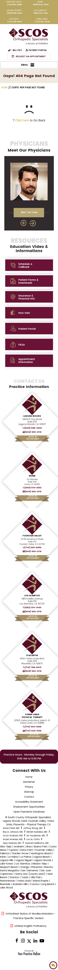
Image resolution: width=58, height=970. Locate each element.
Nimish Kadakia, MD (37, 831)
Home (4, 87)
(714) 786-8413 (14, 21)
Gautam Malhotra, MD (37, 843)
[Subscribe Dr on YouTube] (41, 941)
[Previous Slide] (24, 223)
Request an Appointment (31, 56)
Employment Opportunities (29, 806)
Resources (29, 245)
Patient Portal (38, 50)
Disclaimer (29, 781)
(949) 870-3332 (41, 4)
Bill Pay (17, 50)
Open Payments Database (29, 811)
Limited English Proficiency (31, 926)
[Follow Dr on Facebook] (16, 941)
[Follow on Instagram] (23, 941)
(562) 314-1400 (41, 13)
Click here (22, 120)
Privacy (29, 786)
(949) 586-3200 (14, 13)
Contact (29, 796)
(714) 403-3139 (33, 730)
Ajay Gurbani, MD (12, 843)
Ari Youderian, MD (35, 835)
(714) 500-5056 (14, 4)
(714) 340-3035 (42, 21)
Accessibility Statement (29, 801)
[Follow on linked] (35, 941)
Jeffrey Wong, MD (33, 828)
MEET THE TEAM (29, 212)
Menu (24, 65)
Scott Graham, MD (13, 835)
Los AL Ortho (33, 839)
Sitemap (29, 791)
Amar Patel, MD (11, 828)
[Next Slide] (33, 223)
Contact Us (29, 383)
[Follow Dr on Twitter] (29, 941)
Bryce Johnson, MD (13, 831)
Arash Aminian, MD (13, 839)
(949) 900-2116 (33, 432)
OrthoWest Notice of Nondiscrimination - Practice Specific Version (31, 916)
